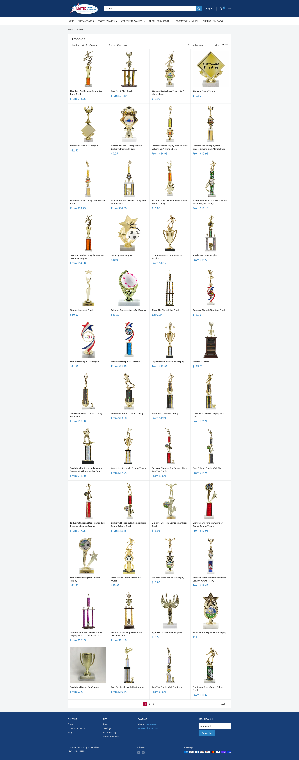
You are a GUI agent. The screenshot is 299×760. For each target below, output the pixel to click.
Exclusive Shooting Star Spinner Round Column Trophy (207, 524)
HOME (71, 21)
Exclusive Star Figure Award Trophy (209, 632)
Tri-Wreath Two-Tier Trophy (165, 413)
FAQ (70, 732)
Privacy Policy (109, 732)
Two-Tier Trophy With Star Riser (167, 687)
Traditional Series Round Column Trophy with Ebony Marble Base (86, 470)
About (106, 724)
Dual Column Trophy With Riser (208, 468)
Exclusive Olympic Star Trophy (84, 361)
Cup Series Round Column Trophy (168, 361)
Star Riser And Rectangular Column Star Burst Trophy (87, 257)
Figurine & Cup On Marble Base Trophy (167, 257)
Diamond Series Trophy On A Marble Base (87, 202)
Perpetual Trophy (201, 361)
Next (223, 704)
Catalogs (107, 728)
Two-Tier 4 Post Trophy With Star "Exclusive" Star (126, 634)
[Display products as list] (227, 45)
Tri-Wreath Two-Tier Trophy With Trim (208, 415)
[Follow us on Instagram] (143, 752)
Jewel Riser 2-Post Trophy (205, 255)
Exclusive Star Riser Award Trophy (168, 577)
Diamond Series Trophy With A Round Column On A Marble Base (170, 147)
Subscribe (207, 733)
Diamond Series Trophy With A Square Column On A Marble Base (209, 147)
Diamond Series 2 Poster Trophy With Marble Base (128, 202)
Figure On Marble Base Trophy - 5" (168, 632)
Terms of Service (111, 736)
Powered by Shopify (76, 751)
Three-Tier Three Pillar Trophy (166, 310)
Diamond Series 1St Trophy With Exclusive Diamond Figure (126, 147)
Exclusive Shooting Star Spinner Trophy (85, 579)
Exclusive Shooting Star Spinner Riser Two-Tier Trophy (169, 470)
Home (70, 29)
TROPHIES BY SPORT (159, 21)
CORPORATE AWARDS (131, 21)
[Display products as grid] (223, 45)
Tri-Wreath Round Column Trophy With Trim (86, 415)
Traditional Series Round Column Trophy (208, 689)
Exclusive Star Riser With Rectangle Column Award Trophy (209, 579)
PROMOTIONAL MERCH (187, 21)
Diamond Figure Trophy (204, 91)
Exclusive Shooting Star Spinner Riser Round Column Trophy (128, 524)
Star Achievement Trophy (82, 310)
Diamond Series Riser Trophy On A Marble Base (168, 92)
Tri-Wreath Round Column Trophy (127, 413)
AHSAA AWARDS (86, 21)
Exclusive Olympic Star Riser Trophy (209, 310)
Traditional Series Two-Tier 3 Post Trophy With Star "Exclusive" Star (86, 634)
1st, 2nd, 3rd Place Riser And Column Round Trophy (169, 202)
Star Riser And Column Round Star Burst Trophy (86, 92)
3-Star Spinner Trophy (121, 255)
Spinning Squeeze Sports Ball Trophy (128, 310)
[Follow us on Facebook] (138, 752)
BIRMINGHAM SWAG (213, 21)
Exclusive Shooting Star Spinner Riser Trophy (169, 524)
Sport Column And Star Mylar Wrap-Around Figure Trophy (210, 202)
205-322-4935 (151, 724)
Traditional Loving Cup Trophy (84, 687)
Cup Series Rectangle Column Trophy (128, 468)
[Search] (199, 8)
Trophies (79, 29)
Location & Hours (76, 728)
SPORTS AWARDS (106, 21)
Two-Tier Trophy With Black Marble (128, 687)
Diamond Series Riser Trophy (84, 145)
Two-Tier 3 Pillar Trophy (122, 91)
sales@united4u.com (148, 728)
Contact (71, 724)
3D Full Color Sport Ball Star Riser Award (126, 579)
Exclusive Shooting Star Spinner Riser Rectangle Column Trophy (87, 524)
